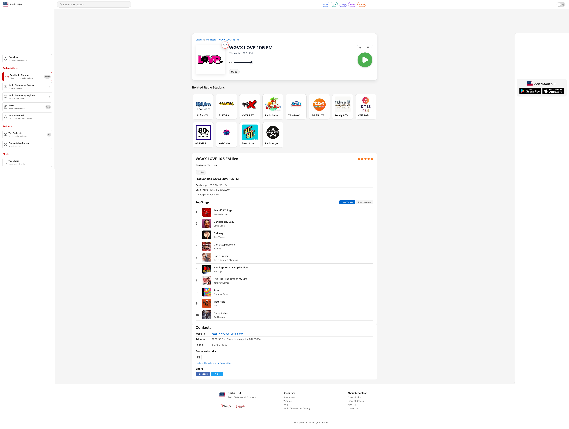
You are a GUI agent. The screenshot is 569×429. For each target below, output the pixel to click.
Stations (200, 39)
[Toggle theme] (561, 4)
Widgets (287, 401)
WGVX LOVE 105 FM (229, 39)
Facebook (203, 374)
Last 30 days (364, 202)
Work (325, 4)
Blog (285, 404)
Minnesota (211, 39)
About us (351, 404)
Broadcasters (289, 397)
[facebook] (199, 357)
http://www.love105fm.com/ (227, 333)
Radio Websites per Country (296, 408)
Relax (352, 4)
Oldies (234, 72)
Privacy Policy (354, 397)
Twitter (217, 374)
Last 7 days (347, 202)
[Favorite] (225, 45)
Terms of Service (355, 401)
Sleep (343, 4)
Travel (362, 4)
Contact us (352, 408)
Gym (334, 4)
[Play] (365, 59)
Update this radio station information (213, 363)
